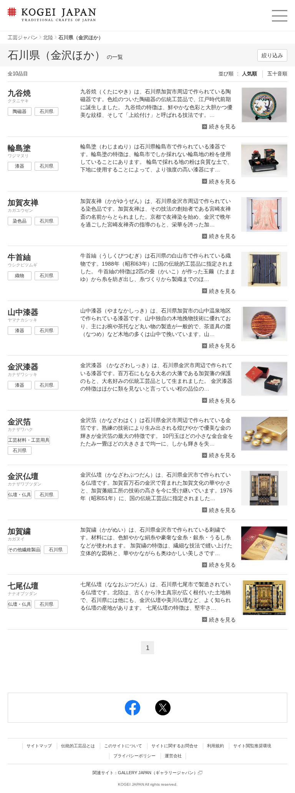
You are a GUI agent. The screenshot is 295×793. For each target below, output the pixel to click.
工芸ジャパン (23, 37)
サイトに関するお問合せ (174, 745)
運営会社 (173, 755)
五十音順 (277, 73)
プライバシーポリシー (134, 755)
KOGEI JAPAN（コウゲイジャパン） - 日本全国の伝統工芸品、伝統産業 (50, 19)
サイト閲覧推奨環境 (252, 745)
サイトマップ (39, 745)
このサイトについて (123, 745)
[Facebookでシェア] (132, 707)
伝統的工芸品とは (78, 745)
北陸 (48, 37)
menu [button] (279, 14)
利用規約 (215, 745)
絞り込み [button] (272, 55)
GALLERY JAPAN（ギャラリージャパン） (158, 772)
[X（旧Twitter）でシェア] (163, 707)
